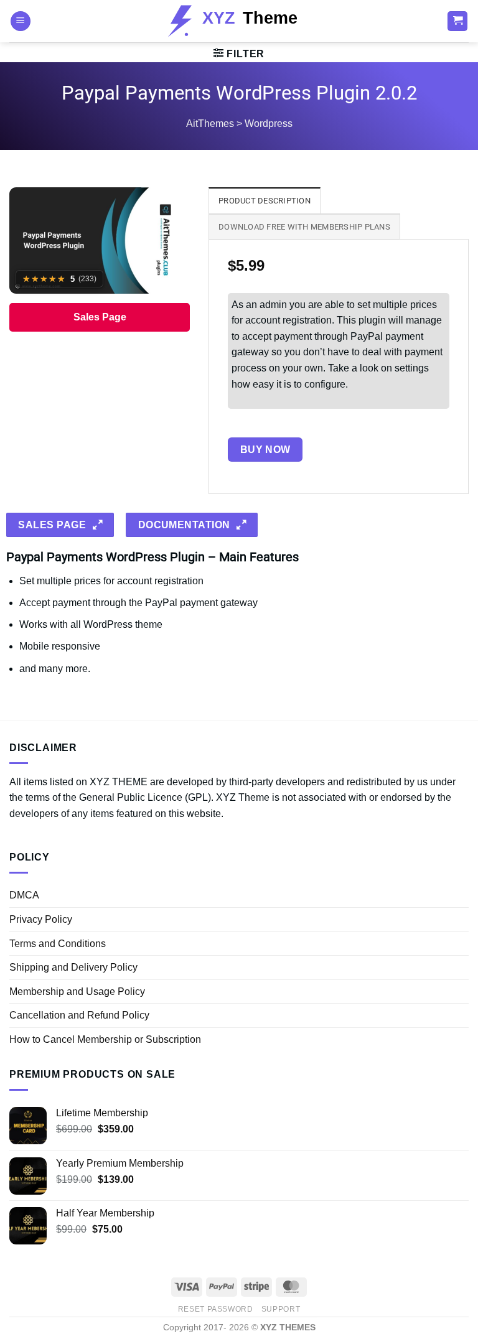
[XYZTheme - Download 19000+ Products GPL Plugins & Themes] (239, 21)
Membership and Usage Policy (77, 991)
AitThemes (210, 123)
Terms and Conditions (57, 943)
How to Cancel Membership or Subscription (105, 1039)
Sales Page (99, 317)
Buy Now (265, 449)
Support (280, 1309)
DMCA (24, 895)
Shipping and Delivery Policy (73, 967)
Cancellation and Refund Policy (79, 1015)
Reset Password (215, 1309)
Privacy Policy (40, 919)
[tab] (265, 200)
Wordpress (269, 123)
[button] (20, 21)
